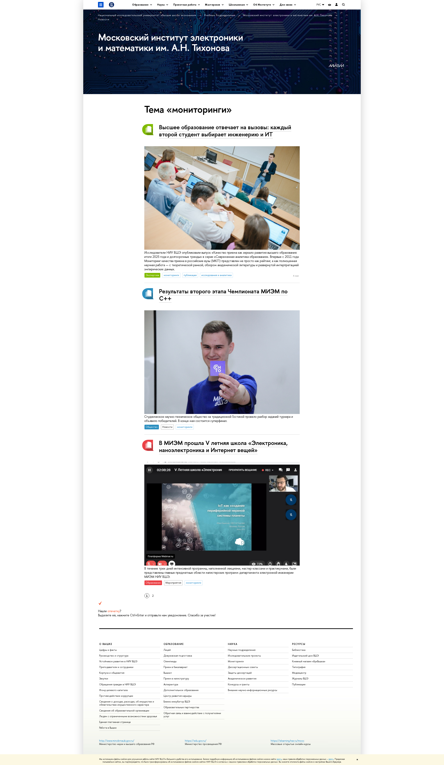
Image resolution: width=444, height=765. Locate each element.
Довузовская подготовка (178, 655)
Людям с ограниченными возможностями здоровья (128, 716)
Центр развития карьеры (178, 695)
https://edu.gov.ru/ (195, 740)
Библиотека (298, 650)
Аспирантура (171, 684)
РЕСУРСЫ (298, 644)
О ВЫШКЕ (105, 644)
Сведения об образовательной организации (124, 710)
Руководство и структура (113, 655)
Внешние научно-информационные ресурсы (252, 690)
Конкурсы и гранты (238, 684)
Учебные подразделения (220, 15)
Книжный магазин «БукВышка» (308, 661)
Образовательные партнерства (181, 707)
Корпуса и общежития (111, 672)
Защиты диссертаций (240, 672)
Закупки (103, 678)
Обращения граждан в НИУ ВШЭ (117, 684)
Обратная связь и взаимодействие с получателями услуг (192, 714)
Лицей (167, 650)
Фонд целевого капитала (113, 690)
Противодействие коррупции (116, 695)
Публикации (298, 684)
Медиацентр (299, 672)
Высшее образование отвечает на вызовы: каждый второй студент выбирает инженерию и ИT (225, 130)
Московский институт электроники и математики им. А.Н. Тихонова (288, 15)
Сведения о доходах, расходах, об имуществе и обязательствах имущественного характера (126, 703)
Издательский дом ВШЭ (305, 655)
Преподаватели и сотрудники (116, 667)
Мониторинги (236, 661)
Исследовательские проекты (244, 655)
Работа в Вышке (108, 727)
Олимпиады (170, 661)
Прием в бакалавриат (176, 667)
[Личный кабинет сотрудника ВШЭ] (336, 5)
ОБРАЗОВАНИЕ (174, 644)
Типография (298, 667)
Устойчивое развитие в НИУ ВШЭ (118, 661)
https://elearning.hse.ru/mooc (287, 740)
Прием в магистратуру (176, 678)
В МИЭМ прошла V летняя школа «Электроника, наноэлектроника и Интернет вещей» (223, 446)
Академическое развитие (242, 678)
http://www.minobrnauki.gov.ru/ (116, 740)
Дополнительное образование (181, 690)
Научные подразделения (241, 650)
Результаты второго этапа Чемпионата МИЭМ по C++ (223, 294)
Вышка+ (168, 672)
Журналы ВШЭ (300, 678)
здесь (279, 759)
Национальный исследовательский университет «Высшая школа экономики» (147, 15)
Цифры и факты (108, 650)
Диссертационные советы (243, 667)
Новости (103, 19)
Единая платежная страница (115, 722)
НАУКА (232, 644)
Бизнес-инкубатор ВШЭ (177, 701)
